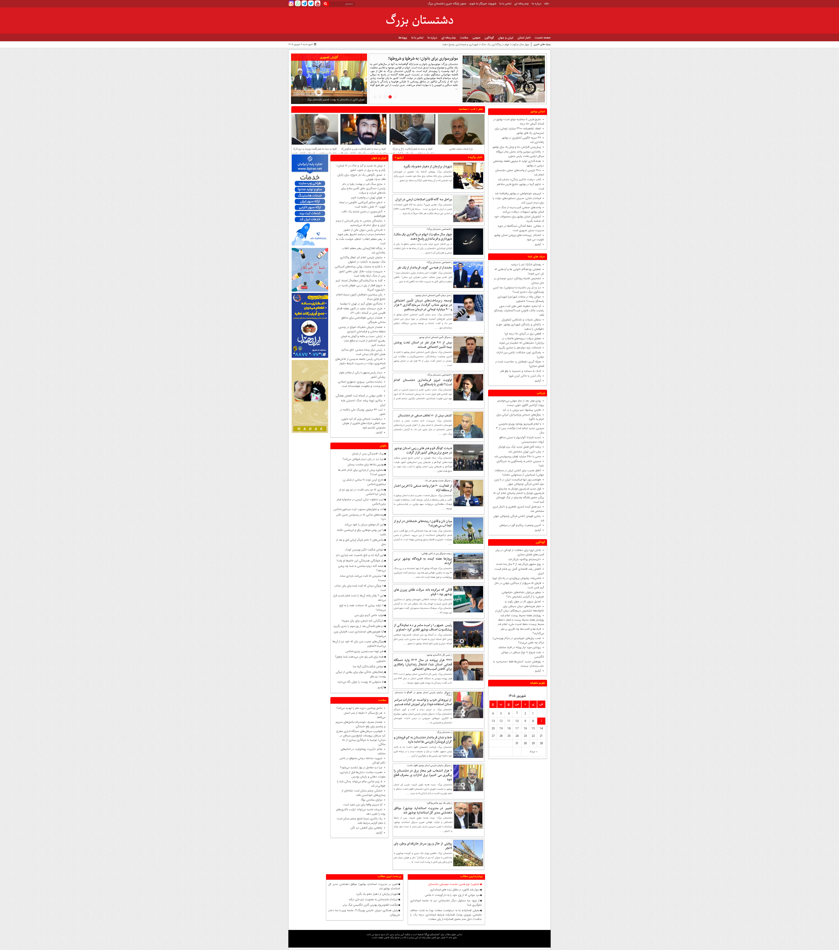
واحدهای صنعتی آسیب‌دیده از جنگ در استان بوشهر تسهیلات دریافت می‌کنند (521, 209)
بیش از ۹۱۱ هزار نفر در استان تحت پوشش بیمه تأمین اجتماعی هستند (423, 345)
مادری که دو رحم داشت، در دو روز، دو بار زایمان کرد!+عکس (362, 492)
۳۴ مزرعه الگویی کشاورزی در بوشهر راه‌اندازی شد (523, 140)
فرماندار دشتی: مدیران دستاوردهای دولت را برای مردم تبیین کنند (518, 200)
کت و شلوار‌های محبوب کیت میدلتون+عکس (358, 509)
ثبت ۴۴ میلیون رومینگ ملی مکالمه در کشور (362, 412)
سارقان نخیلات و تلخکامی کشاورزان (520, 319)
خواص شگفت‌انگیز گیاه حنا (368, 666)
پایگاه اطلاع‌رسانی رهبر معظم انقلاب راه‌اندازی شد (363, 250)
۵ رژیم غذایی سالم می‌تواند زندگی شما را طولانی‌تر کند (361, 783)
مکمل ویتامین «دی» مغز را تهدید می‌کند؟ (359, 708)
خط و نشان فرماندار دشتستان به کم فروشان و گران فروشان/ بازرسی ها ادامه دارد (423, 740)
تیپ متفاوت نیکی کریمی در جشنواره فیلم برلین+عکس (361, 501)
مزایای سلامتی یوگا (371, 800)
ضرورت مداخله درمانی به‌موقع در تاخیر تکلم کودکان (362, 760)
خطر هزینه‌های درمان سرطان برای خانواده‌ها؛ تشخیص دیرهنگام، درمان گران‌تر (519, 608)
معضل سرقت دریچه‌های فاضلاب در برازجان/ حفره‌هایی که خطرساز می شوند (520, 340)
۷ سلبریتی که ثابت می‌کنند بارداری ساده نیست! (363, 578)
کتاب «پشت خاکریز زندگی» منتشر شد (519, 179)
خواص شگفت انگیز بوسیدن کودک (364, 549)
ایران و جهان (505, 37)
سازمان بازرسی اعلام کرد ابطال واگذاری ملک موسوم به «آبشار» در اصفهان (362, 259)
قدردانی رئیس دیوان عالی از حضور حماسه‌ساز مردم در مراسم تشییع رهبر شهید (361, 232)
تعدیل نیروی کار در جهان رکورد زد (522, 601)
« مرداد (533, 751)
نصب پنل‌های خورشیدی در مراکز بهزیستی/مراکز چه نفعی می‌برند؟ (518, 640)
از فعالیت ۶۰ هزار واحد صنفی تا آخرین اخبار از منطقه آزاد (423, 488)
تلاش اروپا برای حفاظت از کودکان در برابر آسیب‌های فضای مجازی (520, 552)
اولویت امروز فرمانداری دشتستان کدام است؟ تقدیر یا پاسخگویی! (423, 382)
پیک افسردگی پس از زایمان (368, 453)
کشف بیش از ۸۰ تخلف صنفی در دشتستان (425, 415)
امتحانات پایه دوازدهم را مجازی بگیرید (518, 347)
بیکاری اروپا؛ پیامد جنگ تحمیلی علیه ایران (363, 402)
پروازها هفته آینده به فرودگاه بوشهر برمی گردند (423, 561)
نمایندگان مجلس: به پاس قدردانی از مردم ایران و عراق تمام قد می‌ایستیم (360, 223)
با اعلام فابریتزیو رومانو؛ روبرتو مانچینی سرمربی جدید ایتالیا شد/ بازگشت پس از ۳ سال (520, 428)
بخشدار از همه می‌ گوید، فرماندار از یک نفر (424, 267)
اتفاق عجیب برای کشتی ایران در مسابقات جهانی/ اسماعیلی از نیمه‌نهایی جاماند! (519, 472)
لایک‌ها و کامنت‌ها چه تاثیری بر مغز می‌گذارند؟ (522, 631)
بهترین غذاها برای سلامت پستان (365, 464)
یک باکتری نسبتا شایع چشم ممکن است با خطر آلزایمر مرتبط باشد (361, 820)
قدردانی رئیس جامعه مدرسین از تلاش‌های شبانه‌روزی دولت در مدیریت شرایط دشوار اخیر (360, 363)
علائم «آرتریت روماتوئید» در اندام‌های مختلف (363, 751)
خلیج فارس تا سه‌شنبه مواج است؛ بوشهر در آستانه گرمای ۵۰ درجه (518, 121)
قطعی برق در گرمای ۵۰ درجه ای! (522, 333)
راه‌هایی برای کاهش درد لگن (366, 827)
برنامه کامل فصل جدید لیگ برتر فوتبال (519, 447)
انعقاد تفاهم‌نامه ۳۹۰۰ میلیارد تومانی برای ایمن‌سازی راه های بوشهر (519, 130)
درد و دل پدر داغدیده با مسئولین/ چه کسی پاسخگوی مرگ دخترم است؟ (518, 289)
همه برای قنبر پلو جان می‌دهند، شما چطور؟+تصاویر (360, 659)
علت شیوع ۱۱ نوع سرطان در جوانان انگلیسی (522, 654)
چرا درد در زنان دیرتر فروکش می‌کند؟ (363, 459)
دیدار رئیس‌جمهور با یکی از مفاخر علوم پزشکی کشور (362, 374)
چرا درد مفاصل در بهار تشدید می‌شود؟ (361, 767)
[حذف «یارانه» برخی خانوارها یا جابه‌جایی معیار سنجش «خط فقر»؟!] (504, 78)
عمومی (476, 37)
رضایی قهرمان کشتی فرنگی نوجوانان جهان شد (518, 518)
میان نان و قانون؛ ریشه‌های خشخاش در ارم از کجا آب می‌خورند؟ (423, 523)
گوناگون (489, 37)
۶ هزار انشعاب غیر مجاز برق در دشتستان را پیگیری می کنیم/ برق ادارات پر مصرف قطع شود (423, 775)
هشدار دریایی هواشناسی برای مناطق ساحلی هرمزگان (363, 320)
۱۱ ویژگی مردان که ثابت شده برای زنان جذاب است (360, 588)
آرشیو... (537, 244)
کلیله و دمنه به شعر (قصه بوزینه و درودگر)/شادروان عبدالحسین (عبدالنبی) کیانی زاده (315, 151)
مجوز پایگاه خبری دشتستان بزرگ (447, 3)
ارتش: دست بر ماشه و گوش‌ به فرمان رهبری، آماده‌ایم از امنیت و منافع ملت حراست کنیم (363, 341)
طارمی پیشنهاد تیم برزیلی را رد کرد (522, 410)
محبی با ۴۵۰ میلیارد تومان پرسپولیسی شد (517, 456)
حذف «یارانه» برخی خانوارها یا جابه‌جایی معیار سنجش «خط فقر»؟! (415, 61)
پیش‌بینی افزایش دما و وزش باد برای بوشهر (516, 147)
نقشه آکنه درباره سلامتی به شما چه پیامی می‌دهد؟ (362, 568)
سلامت (464, 37)
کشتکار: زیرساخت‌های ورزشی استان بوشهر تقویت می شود (519, 237)
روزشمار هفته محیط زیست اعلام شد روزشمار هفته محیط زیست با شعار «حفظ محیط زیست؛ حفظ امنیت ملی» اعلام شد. (520, 620)
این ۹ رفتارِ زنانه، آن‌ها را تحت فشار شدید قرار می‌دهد (359, 597)
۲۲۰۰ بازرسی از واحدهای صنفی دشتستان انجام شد (519, 172)
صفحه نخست (543, 37)
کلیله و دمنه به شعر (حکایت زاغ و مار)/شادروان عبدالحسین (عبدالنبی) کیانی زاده (412, 151)
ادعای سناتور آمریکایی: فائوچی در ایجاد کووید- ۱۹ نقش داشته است (362, 204)
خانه (546, 3)
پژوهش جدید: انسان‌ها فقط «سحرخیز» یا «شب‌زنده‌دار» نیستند (518, 663)
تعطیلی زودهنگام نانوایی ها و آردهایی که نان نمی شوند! (519, 271)
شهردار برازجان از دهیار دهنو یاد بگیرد (428, 166)
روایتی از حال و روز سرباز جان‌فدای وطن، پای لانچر (423, 846)
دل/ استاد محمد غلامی (461, 149)
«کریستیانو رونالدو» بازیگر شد (524, 559)
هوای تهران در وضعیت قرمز (366, 197)
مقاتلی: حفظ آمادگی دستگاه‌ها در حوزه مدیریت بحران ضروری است (521, 228)
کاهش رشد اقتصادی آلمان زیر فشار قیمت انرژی (519, 571)
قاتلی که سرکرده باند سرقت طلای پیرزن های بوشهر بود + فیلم (423, 592)
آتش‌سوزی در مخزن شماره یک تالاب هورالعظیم (363, 213)
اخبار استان (524, 37)
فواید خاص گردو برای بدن (369, 615)
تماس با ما (505, 3)
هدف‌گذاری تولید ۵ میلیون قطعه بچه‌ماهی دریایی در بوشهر (518, 163)
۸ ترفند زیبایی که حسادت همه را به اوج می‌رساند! (362, 607)
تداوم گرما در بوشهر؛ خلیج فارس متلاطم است (520, 186)
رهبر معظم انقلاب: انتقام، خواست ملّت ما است (360, 241)
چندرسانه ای (521, 3)
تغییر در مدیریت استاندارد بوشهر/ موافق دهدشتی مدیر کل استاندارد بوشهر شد (423, 810)
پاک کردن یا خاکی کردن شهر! (522, 376)
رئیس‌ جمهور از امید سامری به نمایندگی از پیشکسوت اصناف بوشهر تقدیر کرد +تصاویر (423, 627)
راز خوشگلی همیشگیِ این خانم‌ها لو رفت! (360, 560)
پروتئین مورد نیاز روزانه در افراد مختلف (519, 647)
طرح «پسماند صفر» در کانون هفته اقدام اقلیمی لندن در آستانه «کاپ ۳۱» (361, 310)
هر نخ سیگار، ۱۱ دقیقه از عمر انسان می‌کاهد (364, 715)
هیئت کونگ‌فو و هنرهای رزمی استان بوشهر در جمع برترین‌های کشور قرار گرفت (423, 450)
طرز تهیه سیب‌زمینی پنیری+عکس (364, 651)
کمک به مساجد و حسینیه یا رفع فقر (520, 371)
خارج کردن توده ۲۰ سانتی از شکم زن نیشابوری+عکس (364, 482)
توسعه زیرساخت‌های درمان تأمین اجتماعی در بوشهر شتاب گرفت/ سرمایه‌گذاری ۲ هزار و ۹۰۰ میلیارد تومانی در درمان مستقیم (423, 305)
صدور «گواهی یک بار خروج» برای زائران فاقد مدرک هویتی (361, 177)
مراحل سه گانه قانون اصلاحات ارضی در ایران (423, 199)
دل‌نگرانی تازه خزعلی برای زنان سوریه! (363, 620)
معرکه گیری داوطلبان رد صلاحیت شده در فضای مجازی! (519, 364)
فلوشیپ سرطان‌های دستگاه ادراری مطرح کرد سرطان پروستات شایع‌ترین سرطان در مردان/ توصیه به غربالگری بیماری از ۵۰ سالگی (360, 738)
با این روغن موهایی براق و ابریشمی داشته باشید (361, 532)
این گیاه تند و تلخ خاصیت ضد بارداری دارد (360, 555)
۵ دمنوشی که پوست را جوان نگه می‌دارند (360, 682)
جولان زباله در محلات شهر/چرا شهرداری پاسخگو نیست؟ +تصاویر (521, 299)
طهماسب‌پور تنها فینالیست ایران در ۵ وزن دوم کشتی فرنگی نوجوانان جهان (519, 481)
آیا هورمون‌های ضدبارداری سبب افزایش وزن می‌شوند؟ (360, 634)
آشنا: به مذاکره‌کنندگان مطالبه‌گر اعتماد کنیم (359, 280)
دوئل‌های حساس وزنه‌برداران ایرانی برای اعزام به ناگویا (520, 417)
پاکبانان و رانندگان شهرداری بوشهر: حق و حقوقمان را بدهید (520, 326)
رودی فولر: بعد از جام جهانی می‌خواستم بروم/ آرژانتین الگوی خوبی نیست (520, 403)
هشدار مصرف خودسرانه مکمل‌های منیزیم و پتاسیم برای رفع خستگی (360, 724)
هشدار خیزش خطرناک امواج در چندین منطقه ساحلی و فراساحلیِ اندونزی (361, 329)
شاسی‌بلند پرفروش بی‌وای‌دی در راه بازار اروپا (516, 578)
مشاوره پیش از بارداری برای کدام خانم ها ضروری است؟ (362, 472)
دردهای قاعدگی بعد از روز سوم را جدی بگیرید (358, 626)
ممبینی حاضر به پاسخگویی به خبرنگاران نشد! (520, 463)
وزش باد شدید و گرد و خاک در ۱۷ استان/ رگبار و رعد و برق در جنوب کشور (360, 168)
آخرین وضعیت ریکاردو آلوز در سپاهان (520, 525)
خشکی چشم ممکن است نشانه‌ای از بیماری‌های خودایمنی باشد (363, 793)
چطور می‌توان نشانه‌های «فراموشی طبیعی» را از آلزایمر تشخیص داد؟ (523, 594)
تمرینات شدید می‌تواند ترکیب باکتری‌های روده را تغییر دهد (360, 811)
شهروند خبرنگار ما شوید (482, 3)
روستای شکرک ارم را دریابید (525, 264)
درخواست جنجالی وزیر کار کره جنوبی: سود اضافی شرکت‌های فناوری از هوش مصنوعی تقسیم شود (362, 423)
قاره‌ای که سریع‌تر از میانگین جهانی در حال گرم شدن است (519, 585)
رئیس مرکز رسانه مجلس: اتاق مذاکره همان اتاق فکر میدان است (363, 352)
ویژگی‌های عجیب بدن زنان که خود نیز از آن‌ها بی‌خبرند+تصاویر (359, 643)
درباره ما (536, 3)
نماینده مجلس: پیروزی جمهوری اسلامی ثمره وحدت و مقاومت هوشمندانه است (361, 384)
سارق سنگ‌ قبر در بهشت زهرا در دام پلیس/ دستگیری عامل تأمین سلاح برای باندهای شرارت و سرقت (363, 188)
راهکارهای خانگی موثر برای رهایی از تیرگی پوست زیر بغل (361, 674)
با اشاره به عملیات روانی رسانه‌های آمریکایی (358, 266)
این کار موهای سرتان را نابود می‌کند (364, 524)
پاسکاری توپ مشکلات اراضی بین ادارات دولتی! (520, 354)
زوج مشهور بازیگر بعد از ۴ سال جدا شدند (518, 564)
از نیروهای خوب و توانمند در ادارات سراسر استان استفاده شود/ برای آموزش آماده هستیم (423, 702)
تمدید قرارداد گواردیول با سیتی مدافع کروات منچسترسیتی (521, 439)
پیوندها (403, 37)
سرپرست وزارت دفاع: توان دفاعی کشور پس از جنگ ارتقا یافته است (362, 273)
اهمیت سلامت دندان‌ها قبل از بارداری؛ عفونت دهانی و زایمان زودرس (362, 774)
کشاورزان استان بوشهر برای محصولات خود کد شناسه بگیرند (519, 218)
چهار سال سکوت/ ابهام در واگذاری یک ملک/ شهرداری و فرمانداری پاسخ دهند (485, 44)
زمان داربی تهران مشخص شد (524, 451)
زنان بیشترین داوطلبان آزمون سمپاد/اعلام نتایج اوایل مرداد (360, 296)
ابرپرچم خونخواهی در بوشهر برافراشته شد (518, 193)
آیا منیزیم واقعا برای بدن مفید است (362, 804)
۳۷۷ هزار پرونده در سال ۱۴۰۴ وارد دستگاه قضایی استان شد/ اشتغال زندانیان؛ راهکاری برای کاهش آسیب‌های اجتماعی (423, 664)
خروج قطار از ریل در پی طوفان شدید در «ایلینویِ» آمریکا (361, 287)
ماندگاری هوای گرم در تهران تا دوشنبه (361, 303)
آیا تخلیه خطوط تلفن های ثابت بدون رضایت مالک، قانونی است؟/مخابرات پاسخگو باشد (519, 310)
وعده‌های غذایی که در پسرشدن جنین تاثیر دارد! (361, 517)
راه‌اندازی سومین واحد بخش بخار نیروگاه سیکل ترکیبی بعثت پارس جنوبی (520, 154)
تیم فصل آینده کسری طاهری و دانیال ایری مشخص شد (518, 509)
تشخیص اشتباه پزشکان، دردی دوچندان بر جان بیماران (519, 280)
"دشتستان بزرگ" (432, 934)
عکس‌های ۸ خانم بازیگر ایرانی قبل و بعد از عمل (361, 542)
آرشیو (400, 157)
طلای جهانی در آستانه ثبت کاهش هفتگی (359, 395)
